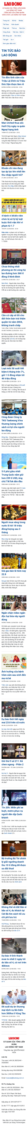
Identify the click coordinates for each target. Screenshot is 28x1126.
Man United (22, 136)
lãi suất (22, 385)
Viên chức (5, 232)
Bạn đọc (22, 28)
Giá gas (4, 581)
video (7, 631)
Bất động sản (7, 36)
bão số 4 (17, 930)
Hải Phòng (5, 924)
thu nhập (11, 186)
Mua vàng (5, 539)
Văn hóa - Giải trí (18, 32)
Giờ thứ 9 (5, 773)
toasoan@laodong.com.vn (15, 1078)
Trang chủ (6, 21)
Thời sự (14, 28)
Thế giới (5, 40)
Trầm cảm (5, 685)
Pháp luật (6, 28)
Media (21, 21)
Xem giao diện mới (9, 43)
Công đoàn (6, 32)
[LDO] (14, 68)
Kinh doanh (15, 24)
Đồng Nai (5, 437)
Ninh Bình (5, 283)
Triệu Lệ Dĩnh (15, 95)
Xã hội (14, 21)
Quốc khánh (8, 833)
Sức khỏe (17, 36)
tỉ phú (23, 488)
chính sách (18, 882)
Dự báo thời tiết (7, 729)
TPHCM (4, 1020)
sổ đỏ (12, 339)
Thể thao (6, 24)
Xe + (12, 40)
